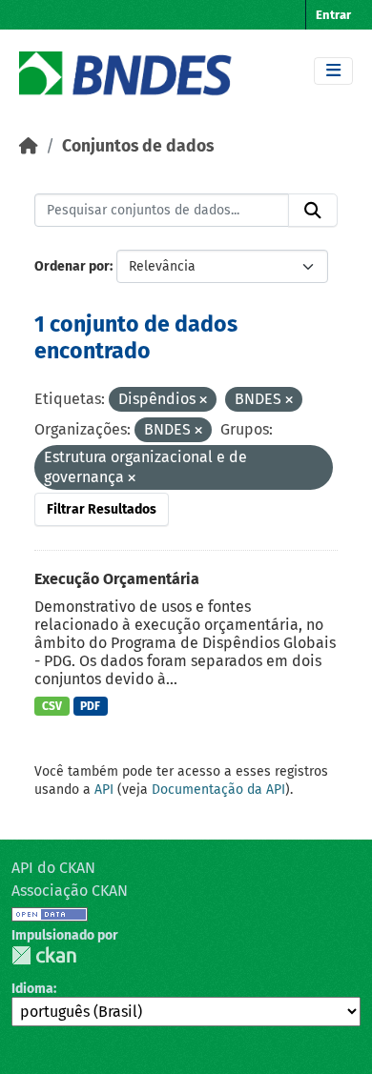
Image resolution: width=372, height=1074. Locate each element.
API (104, 789)
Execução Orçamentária (116, 579)
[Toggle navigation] (333, 71)
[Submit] (313, 210)
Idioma (32, 989)
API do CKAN (53, 868)
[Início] (28, 146)
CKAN (43, 955)
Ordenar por (72, 266)
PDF (90, 706)
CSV (52, 706)
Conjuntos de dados (138, 146)
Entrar (333, 15)
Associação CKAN (69, 890)
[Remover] (203, 401)
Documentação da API (218, 789)
